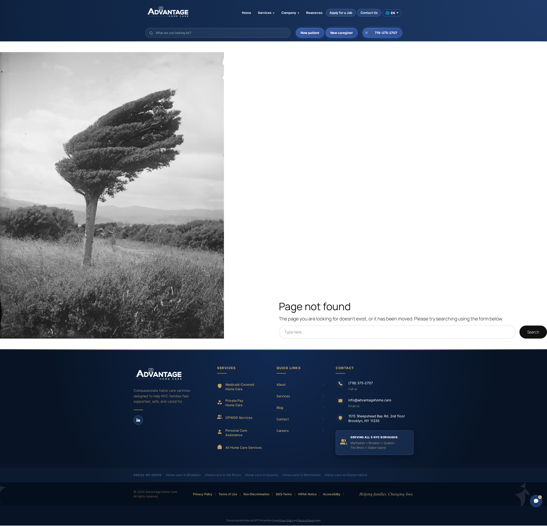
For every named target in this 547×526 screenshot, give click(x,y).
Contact (282, 419)
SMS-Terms (284, 494)
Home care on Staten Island (346, 475)
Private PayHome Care (234, 403)
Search (533, 332)
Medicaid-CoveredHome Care (239, 387)
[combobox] (218, 33)
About (281, 385)
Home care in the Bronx (223, 475)
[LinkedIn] (138, 420)
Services (266, 13)
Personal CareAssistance (236, 432)
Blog (279, 408)
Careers (282, 431)
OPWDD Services (238, 418)
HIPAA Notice (307, 494)
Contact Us (369, 13)
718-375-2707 (383, 33)
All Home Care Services (243, 448)
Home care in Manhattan (301, 475)
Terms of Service (306, 520)
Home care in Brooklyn (183, 475)
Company (290, 13)
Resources (314, 13)
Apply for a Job (341, 13)
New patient (310, 33)
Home (246, 13)
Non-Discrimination (256, 494)
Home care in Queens (261, 475)
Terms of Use (228, 494)
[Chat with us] (536, 501)
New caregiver (341, 33)
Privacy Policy (202, 494)
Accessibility (332, 494)
